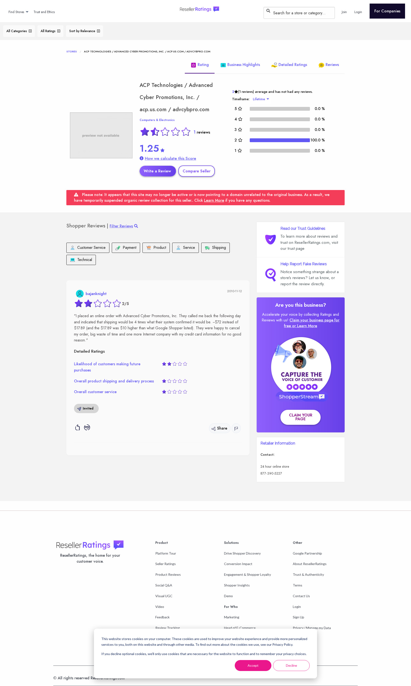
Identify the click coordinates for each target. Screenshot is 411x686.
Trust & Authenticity (308, 574)
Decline (291, 665)
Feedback (162, 617)
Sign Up (298, 617)
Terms (297, 585)
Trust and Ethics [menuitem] (44, 12)
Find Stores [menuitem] (16, 12)
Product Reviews (168, 574)
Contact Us (301, 596)
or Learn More (304, 326)
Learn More (214, 200)
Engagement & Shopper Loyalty (247, 574)
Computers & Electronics (157, 120)
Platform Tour (165, 553)
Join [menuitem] (344, 12)
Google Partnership (307, 553)
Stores (71, 51)
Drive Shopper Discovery (242, 553)
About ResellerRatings (310, 564)
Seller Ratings (165, 564)
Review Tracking (167, 628)
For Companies (387, 11)
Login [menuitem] (358, 12)
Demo (228, 596)
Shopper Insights (237, 585)
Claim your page (300, 417)
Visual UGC (163, 596)
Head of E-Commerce (240, 628)
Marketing (231, 617)
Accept (253, 665)
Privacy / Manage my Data (312, 628)
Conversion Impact (238, 564)
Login (297, 607)
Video (159, 607)
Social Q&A (163, 585)
